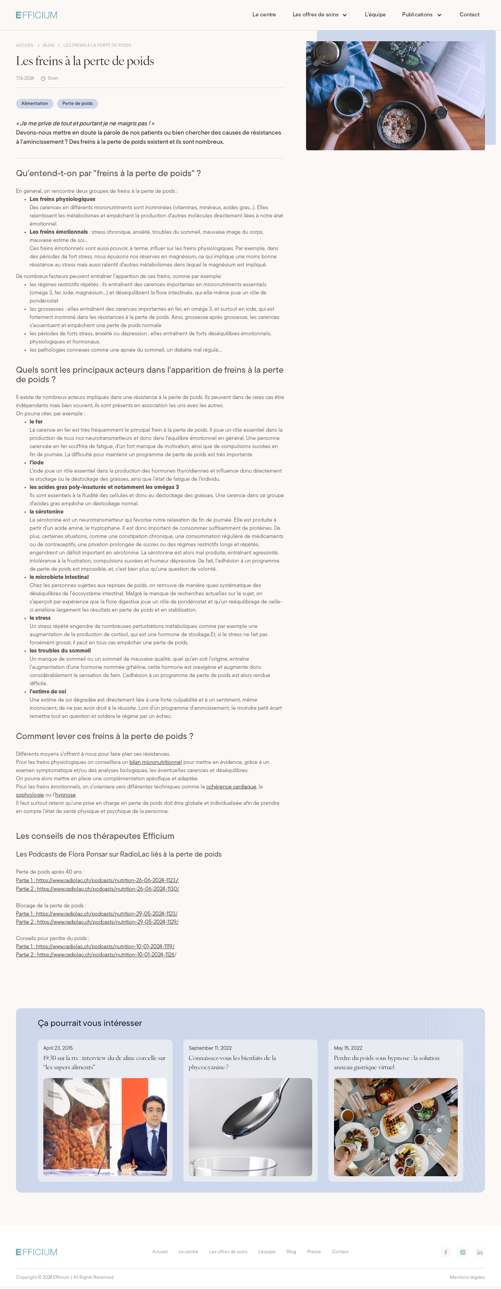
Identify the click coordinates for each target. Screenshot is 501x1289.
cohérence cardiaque (231, 787)
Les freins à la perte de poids (97, 45)
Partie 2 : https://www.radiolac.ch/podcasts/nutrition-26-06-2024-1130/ (97, 889)
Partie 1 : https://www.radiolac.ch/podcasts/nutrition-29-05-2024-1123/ (97, 914)
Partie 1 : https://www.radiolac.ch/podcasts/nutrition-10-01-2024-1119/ (95, 947)
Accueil (160, 1252)
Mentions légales (467, 1277)
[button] (320, 15)
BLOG (49, 45)
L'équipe (375, 15)
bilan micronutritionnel (156, 762)
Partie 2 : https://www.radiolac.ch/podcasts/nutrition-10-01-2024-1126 (95, 955)
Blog (291, 1252)
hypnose (65, 795)
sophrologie (30, 795)
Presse (314, 1252)
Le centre (264, 15)
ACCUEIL (25, 45)
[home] (36, 15)
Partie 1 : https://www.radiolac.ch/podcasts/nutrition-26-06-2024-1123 (97, 881)
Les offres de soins (228, 1252)
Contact (470, 15)
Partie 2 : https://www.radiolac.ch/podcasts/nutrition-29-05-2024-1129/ (97, 922)
